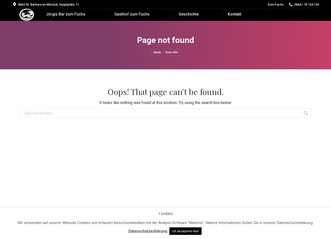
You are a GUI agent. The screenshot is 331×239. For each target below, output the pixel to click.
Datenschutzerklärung (147, 231)
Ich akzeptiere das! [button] (185, 231)
